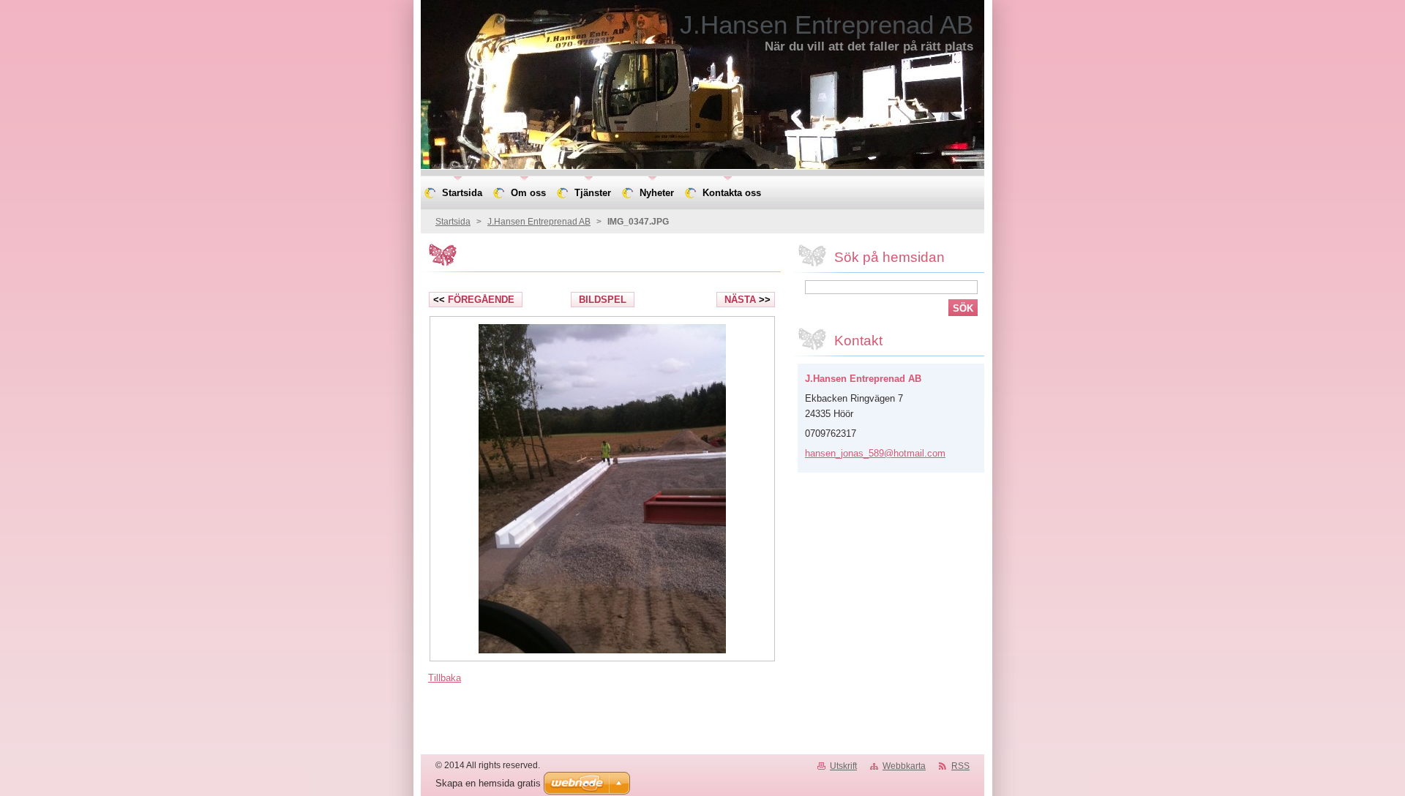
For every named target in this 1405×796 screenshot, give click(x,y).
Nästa (747, 299)
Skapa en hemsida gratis (488, 783)
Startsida (453, 221)
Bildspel (602, 299)
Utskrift (843, 766)
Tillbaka (444, 677)
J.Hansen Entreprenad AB (539, 221)
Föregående (473, 299)
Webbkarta (904, 766)
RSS (960, 766)
